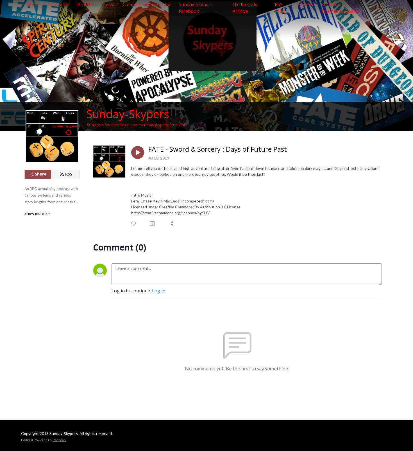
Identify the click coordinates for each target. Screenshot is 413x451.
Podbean (59, 440)
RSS (68, 174)
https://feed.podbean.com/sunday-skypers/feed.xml (138, 124)
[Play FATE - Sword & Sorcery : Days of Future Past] (137, 152)
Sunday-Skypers (127, 114)
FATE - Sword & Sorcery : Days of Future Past (217, 149)
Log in (158, 291)
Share (40, 174)
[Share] (171, 223)
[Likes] (134, 224)
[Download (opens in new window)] (152, 223)
